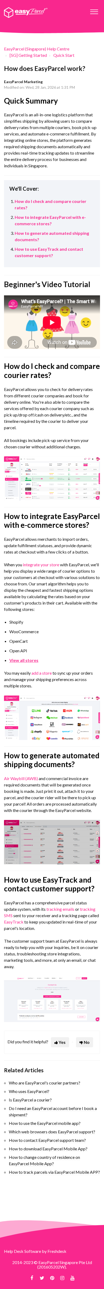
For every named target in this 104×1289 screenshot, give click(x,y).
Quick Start (63, 55)
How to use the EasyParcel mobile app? (45, 1123)
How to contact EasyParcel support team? (47, 1140)
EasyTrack (13, 921)
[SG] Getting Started (28, 55)
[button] (94, 10)
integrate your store (41, 564)
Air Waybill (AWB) (21, 778)
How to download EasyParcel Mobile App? (48, 1148)
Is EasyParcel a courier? (30, 1099)
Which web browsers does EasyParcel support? (52, 1131)
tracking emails (60, 909)
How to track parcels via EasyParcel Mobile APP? (54, 1172)
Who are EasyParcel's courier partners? (44, 1082)
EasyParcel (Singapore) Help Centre (36, 48)
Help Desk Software (23, 1251)
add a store (41, 672)
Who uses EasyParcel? (29, 1091)
